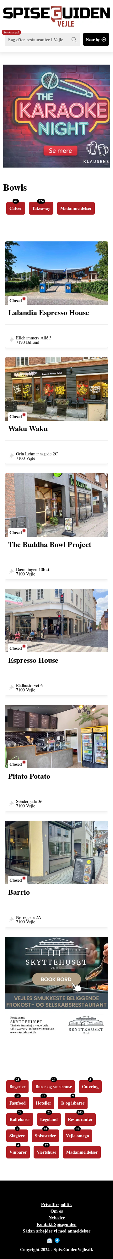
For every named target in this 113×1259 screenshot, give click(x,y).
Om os (57, 1211)
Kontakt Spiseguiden (57, 1224)
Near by (93, 39)
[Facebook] (57, 1240)
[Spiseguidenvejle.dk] (56, 13)
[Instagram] (63, 1240)
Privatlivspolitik (56, 1204)
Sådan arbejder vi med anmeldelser (56, 1230)
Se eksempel (11, 32)
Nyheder (57, 1217)
